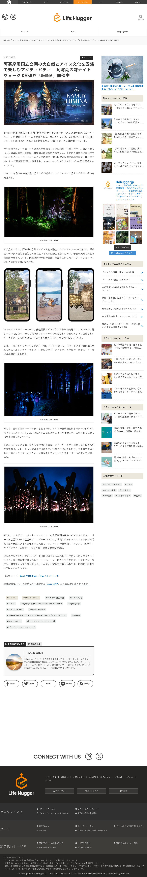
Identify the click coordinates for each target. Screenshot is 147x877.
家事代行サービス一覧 (47, 847)
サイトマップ (61, 790)
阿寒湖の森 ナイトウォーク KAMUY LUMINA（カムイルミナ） (37, 615)
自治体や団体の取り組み (87, 813)
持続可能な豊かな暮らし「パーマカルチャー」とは (120, 300)
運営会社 (65, 777)
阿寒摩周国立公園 (56, 597)
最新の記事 (35, 644)
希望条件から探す (84, 847)
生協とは (42, 830)
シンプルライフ (123, 496)
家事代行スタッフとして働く (127, 843)
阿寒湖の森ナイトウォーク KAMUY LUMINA (42, 603)
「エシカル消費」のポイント (116, 279)
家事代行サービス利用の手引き (51, 843)
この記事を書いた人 (16, 644)
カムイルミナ (15, 621)
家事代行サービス (13, 846)
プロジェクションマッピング (22, 627)
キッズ (101, 2)
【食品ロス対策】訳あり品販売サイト (92, 830)
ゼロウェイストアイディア (88, 809)
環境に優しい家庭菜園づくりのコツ (119, 308)
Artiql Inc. (125, 873)
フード (46, 2)
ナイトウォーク (16, 609)
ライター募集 (50, 777)
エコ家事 (108, 496)
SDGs (138, 496)
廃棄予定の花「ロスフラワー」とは (119, 316)
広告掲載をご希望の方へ (99, 777)
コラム (73, 32)
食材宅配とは (44, 826)
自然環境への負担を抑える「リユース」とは (119, 289)
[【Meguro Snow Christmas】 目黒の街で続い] (109, 223)
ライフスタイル (83, 2)
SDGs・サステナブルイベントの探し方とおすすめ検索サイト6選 (121, 326)
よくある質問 (92, 790)
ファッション (64, 2)
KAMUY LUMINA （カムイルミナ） (38, 576)
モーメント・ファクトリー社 (42, 621)
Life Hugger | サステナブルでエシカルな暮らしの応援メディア (60, 873)
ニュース (24, 32)
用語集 (124, 790)
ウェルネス (119, 2)
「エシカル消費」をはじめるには (118, 272)
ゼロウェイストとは (47, 809)
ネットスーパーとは (85, 826)
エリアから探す (84, 843)
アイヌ (12, 603)
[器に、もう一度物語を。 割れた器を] (122, 210)
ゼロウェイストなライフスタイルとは (53, 813)
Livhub (51, 584)
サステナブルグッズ (112, 484)
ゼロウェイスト (28, 2)
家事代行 (138, 2)
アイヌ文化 (77, 597)
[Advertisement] (25, 711)
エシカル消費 (109, 490)
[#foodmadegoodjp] (136, 237)
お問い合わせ (122, 32)
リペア (129, 484)
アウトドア (125, 490)
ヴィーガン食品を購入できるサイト (130, 826)
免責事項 (118, 777)
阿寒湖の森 (75, 603)
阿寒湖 (77, 615)
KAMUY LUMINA (38, 609)
